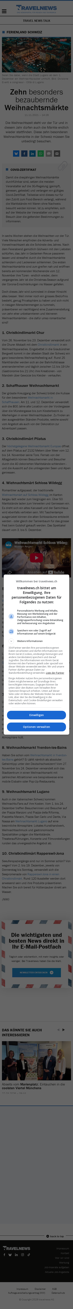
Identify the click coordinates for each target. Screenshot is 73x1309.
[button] (37, 641)
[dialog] (36, 655)
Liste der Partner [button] (55, 672)
